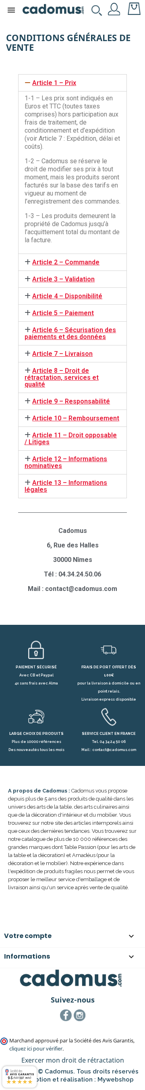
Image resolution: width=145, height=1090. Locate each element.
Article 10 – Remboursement (75, 418)
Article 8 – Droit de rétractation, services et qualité (62, 377)
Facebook (66, 1015)
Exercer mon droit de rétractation (72, 1060)
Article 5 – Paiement (63, 313)
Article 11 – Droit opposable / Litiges (71, 438)
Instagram (80, 1015)
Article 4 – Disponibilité (67, 296)
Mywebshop (115, 1079)
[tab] (72, 83)
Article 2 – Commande (65, 262)
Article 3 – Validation (63, 279)
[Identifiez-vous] (114, 8)
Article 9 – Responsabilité (71, 401)
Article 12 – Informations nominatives (66, 462)
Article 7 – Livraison (62, 354)
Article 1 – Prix (54, 83)
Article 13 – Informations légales (66, 486)
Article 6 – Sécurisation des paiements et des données (70, 333)
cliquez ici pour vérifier (35, 1048)
